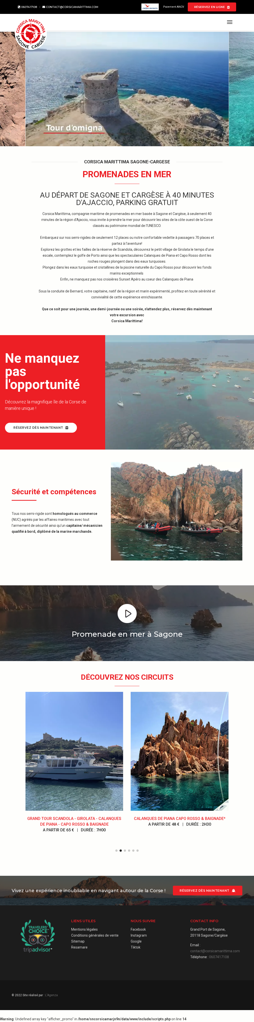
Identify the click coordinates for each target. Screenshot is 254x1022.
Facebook (138, 929)
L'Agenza (51, 995)
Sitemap (78, 941)
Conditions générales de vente (95, 935)
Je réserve (74, 786)
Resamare (79, 947)
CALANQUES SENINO (179, 818)
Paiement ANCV (173, 6)
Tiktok (135, 947)
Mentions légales (84, 929)
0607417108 (28, 7)
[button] (116, 850)
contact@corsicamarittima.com (71, 7)
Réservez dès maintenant (38, 427)
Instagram (139, 935)
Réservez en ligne (210, 7)
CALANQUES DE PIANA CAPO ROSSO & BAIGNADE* (74, 818)
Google (136, 941)
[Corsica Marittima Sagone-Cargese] (31, 34)
